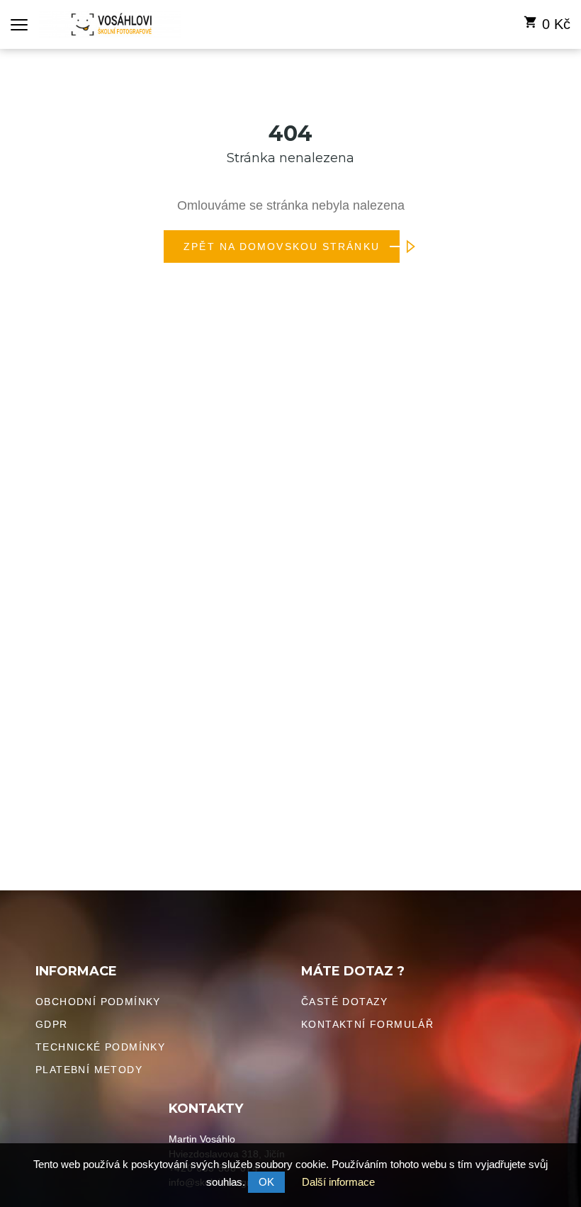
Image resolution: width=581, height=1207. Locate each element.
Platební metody (88, 1069)
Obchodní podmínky (98, 1001)
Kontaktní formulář (367, 1024)
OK (266, 1182)
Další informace (338, 1182)
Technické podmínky (100, 1047)
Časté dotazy (344, 1001)
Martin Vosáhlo (202, 1139)
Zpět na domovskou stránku (282, 246)
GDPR (51, 1024)
